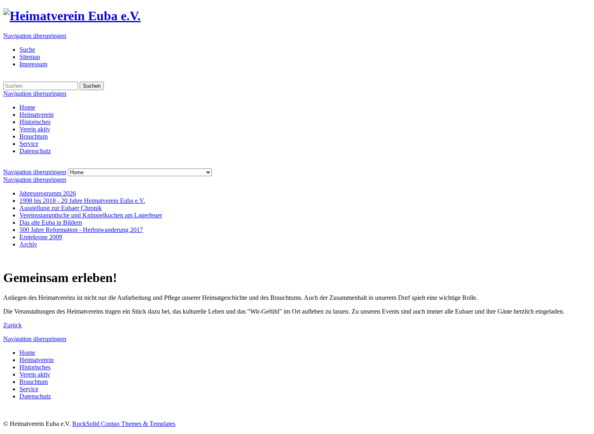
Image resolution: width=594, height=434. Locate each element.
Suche (27, 49)
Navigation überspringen (34, 35)
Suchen (92, 86)
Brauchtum (33, 136)
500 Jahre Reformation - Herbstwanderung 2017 (81, 229)
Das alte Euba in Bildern (50, 222)
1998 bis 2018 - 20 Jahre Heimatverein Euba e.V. (82, 200)
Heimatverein (36, 114)
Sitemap (29, 56)
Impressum (33, 64)
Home (27, 107)
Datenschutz (35, 150)
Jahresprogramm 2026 (47, 193)
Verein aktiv (34, 129)
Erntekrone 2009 (40, 237)
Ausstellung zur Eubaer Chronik (60, 207)
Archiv (28, 244)
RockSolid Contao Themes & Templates (123, 423)
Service (28, 143)
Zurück (12, 325)
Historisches (35, 121)
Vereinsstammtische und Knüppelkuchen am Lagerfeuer (90, 215)
